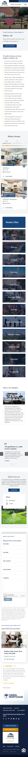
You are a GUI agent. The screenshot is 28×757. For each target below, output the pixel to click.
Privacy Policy (13, 751)
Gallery (16, 708)
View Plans (8, 521)
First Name (6, 544)
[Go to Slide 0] (11, 464)
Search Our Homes (16, 4)
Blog (4, 746)
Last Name (6, 552)
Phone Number (7, 569)
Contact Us (10, 740)
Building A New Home (9, 710)
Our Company (21, 710)
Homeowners (10, 746)
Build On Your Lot (10, 729)
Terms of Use (5, 751)
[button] (25, 4)
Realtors (17, 746)
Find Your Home (7, 708)
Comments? (6, 578)
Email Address (7, 561)
